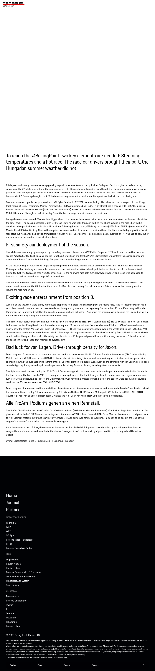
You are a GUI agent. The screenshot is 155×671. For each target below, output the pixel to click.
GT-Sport (10, 535)
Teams (67, 665)
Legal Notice (12, 559)
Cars (40, 665)
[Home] (14, 4)
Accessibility (12, 585)
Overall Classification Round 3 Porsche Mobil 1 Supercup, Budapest (40, 441)
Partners (13, 509)
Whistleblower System (17, 581)
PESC (9, 544)
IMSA (8, 527)
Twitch (9, 605)
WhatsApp (11, 622)
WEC (8, 531)
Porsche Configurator (16, 600)
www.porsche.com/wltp (76, 654)
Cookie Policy (13, 568)
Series (13, 665)
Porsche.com (12, 596)
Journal (12, 502)
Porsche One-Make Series (19, 548)
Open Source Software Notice (21, 576)
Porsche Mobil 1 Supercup (19, 539)
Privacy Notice (13, 564)
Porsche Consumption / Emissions (23, 572)
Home (11, 495)
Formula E (11, 523)
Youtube (10, 613)
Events (95, 665)
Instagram (11, 617)
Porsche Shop (13, 626)
